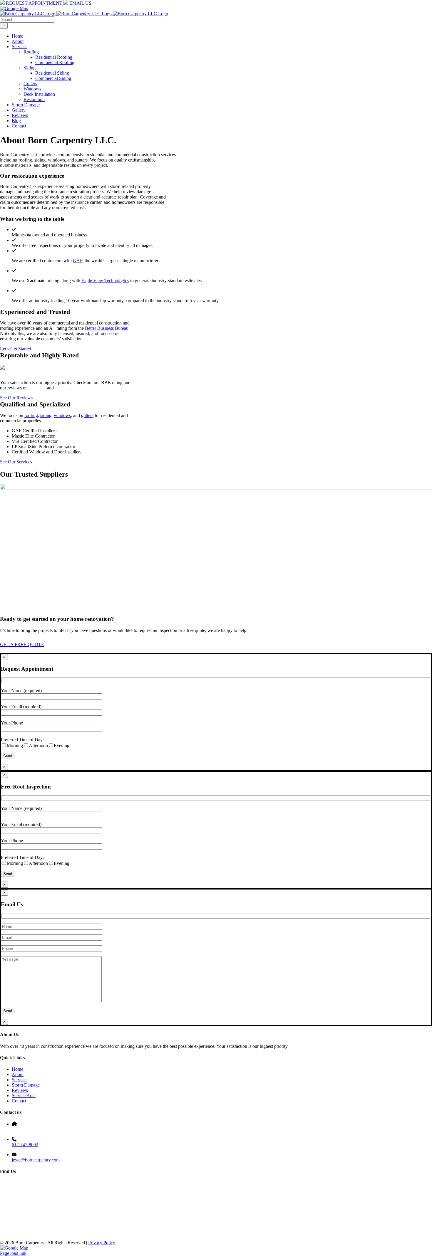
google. (62, 387)
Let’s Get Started (15, 348)
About (18, 1074)
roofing (31, 415)
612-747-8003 (25, 1144)
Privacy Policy (101, 1242)
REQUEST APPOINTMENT (34, 3)
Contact (19, 1100)
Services (19, 1079)
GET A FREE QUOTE (22, 644)
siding (45, 415)
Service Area (24, 1095)
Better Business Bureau (106, 328)
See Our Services (16, 461)
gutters (87, 415)
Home (17, 1069)
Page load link (13, 1253)
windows (62, 415)
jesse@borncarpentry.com (36, 1159)
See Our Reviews (16, 397)
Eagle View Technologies (105, 280)
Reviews (20, 1090)
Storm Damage (26, 1084)
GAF (77, 260)
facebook (37, 387)
